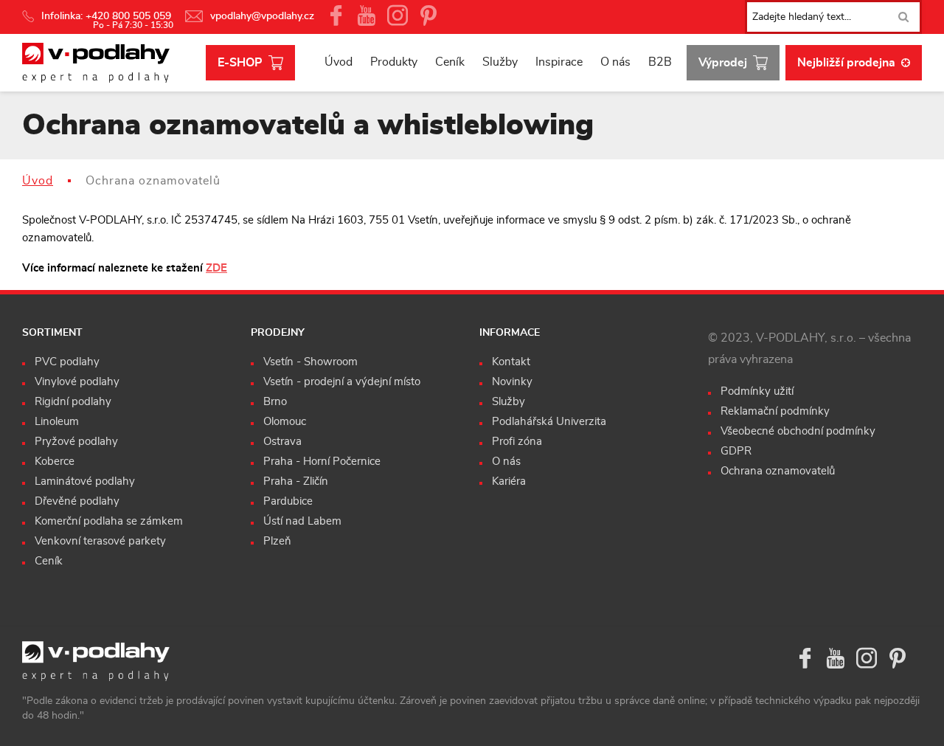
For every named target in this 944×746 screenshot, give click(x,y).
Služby (500, 62)
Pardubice (288, 501)
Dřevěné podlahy (77, 501)
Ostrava (282, 441)
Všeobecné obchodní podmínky (798, 431)
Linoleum (57, 421)
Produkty (393, 62)
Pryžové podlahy (76, 441)
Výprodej (722, 63)
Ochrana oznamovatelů (778, 471)
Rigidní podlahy (73, 401)
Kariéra (509, 481)
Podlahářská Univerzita (549, 421)
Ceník (450, 62)
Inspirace (559, 62)
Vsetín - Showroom (310, 361)
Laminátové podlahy (85, 481)
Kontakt (511, 361)
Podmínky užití (757, 391)
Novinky (512, 381)
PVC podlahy (67, 361)
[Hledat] (903, 17)
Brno (275, 401)
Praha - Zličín (295, 481)
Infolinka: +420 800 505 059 (107, 16)
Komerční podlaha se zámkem (109, 521)
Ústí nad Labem (302, 521)
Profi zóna (517, 441)
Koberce (54, 461)
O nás (615, 62)
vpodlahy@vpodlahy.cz (262, 16)
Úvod (338, 62)
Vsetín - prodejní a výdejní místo (341, 381)
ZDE (216, 268)
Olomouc (284, 421)
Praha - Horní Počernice (322, 461)
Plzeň (277, 541)
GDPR (736, 451)
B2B (660, 62)
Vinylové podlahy (77, 381)
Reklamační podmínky (775, 411)
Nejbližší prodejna (846, 63)
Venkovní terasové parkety (100, 541)
